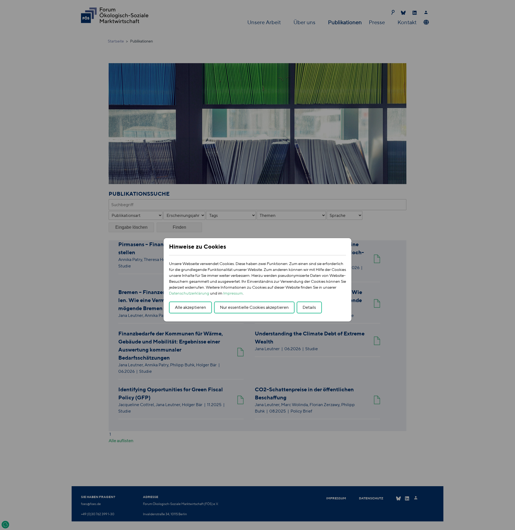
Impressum (233, 293)
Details (309, 307)
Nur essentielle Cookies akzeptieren (254, 307)
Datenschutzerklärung (189, 293)
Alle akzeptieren (190, 307)
